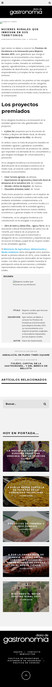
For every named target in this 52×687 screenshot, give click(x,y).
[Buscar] (50, 3)
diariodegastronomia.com (13, 39)
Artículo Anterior (26, 351)
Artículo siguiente (26, 360)
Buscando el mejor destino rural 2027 (26, 595)
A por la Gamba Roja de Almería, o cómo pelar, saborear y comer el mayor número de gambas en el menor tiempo (26, 560)
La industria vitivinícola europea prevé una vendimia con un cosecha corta (26, 455)
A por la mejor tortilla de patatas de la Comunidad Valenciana (26, 490)
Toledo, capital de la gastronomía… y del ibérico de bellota (26, 366)
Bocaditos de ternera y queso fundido (26, 525)
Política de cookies (26, 663)
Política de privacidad (24, 658)
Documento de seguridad (24, 661)
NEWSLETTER (27, 654)
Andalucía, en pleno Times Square (26, 355)
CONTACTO (34, 652)
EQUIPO (18, 652)
